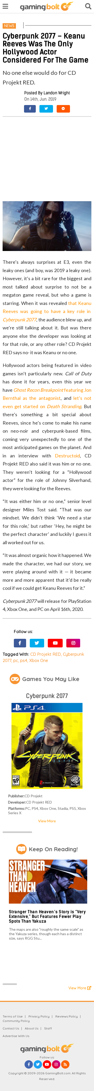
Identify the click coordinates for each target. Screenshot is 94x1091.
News (9, 25)
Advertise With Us (16, 1036)
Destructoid (67, 455)
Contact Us (11, 1028)
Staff (48, 1028)
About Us (31, 1028)
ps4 (23, 660)
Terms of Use (13, 1016)
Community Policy (16, 1021)
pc (15, 660)
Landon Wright (57, 92)
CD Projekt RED (45, 654)
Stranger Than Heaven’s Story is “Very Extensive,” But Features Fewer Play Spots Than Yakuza (47, 916)
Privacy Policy (39, 1016)
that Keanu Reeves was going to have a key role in (47, 311)
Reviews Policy (66, 1016)
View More (47, 821)
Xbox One (38, 660)
